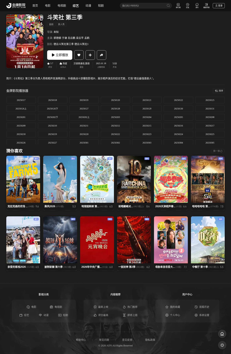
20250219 (52, 134)
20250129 (147, 109)
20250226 (21, 143)
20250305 (210, 143)
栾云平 (80, 38)
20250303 (147, 143)
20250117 (21, 100)
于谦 (64, 38)
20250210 (52, 126)
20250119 (84, 100)
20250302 (115, 143)
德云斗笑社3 (81, 44)
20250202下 (52, 117)
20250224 (178, 134)
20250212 (115, 126)
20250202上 (84, 117)
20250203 (115, 117)
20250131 (210, 109)
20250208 (210, 117)
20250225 (210, 134)
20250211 (84, 126)
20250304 (178, 143)
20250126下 (52, 109)
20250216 (178, 126)
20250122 (178, 100)
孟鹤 (86, 38)
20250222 (115, 134)
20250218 (21, 134)
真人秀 (61, 24)
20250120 (115, 100)
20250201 (21, 117)
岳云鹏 (71, 38)
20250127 (84, 109)
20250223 (147, 134)
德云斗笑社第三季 (64, 44)
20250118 (52, 100)
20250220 (84, 134)
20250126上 (21, 109)
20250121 (147, 100)
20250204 (147, 117)
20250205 (178, 117)
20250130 (178, 109)
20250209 (21, 126)
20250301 (84, 143)
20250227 (52, 143)
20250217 (210, 126)
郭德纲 (57, 38)
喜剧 (51, 24)
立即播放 (62, 55)
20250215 (147, 126)
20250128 (115, 109)
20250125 (210, 100)
